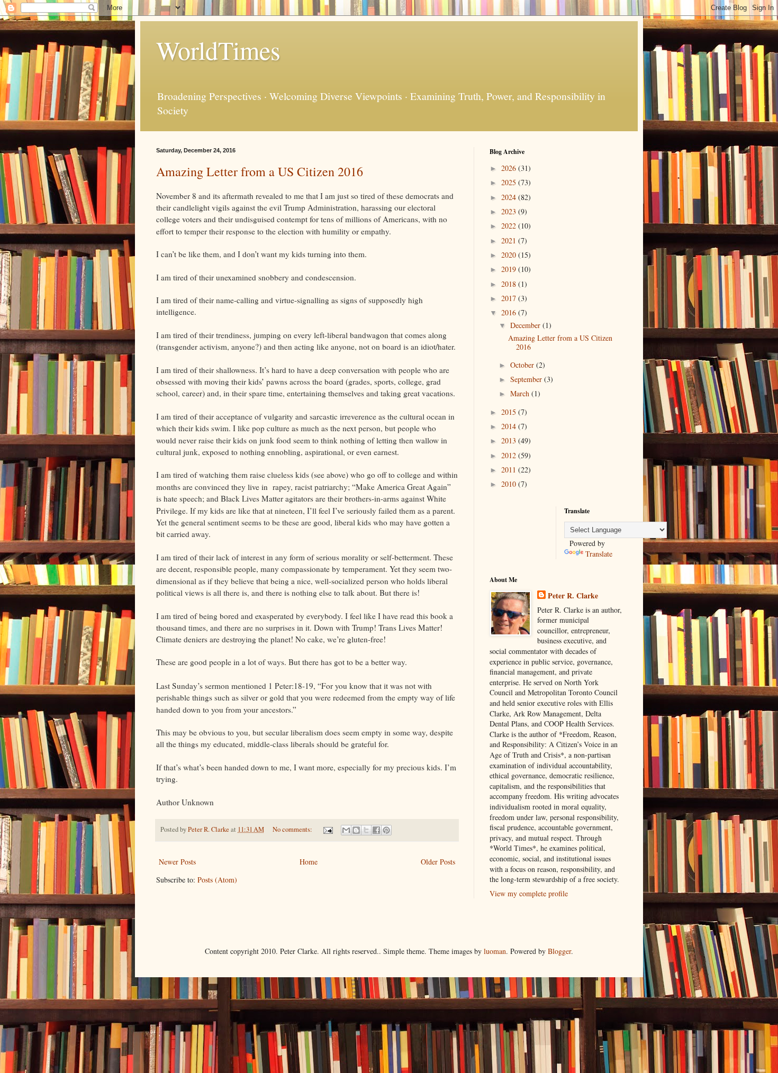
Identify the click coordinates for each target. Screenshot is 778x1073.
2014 (509, 426)
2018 (509, 284)
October (523, 365)
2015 (509, 412)
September (527, 379)
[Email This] (346, 830)
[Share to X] (366, 830)
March (520, 393)
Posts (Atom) (217, 880)
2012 (509, 455)
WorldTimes (218, 50)
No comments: (293, 829)
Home (309, 862)
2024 (509, 197)
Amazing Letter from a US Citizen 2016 (259, 171)
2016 (509, 312)
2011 (509, 470)
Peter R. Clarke (573, 595)
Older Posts (438, 862)
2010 (509, 484)
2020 (509, 255)
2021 (509, 240)
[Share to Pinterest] (386, 830)
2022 (509, 226)
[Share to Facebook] (376, 830)
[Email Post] (327, 829)
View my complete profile (529, 893)
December (526, 325)
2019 (509, 269)
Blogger (559, 951)
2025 (509, 182)
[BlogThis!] (356, 830)
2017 (509, 298)
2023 (509, 211)
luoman (495, 951)
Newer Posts (177, 862)
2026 (509, 168)
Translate (598, 554)
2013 (509, 440)
